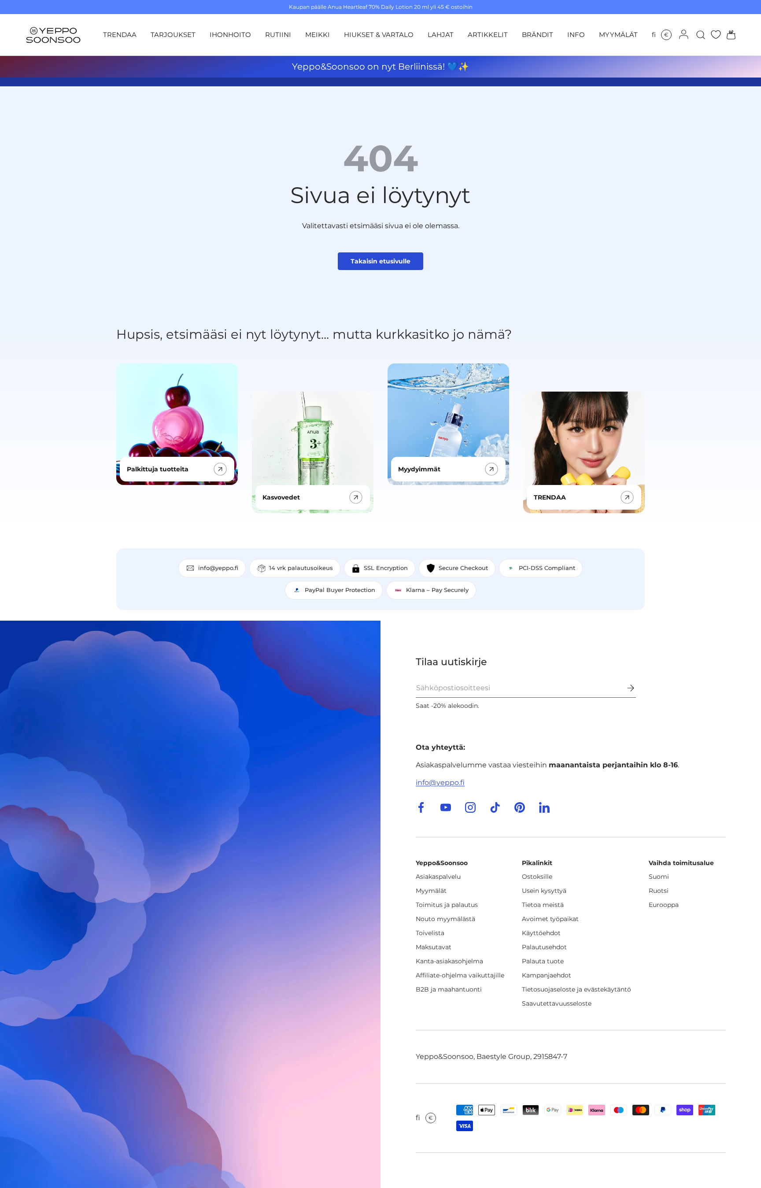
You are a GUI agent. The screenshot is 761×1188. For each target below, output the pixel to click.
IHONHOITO (230, 34)
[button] (728, 34)
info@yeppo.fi (440, 782)
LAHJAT (441, 34)
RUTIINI (278, 34)
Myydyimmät (419, 469)
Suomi (659, 877)
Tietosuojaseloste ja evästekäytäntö (576, 989)
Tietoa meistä (543, 905)
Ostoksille (537, 877)
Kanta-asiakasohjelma (449, 961)
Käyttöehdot (541, 933)
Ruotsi (659, 891)
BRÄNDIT (537, 34)
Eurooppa (664, 905)
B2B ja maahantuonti (449, 989)
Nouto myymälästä (445, 919)
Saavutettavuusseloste (556, 1003)
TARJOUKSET (173, 34)
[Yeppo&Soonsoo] (190, 904)
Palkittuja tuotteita (157, 469)
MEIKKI (317, 34)
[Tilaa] (624, 688)
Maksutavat (433, 947)
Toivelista (430, 933)
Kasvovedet (281, 497)
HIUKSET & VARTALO (379, 34)
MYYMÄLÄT (618, 34)
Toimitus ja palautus (447, 905)
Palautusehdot (544, 947)
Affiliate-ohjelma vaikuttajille (460, 975)
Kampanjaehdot (546, 975)
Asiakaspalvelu (438, 877)
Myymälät (431, 891)
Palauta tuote (543, 961)
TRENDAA (120, 34)
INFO (576, 34)
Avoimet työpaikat (550, 919)
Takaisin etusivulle (380, 261)
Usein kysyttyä (544, 891)
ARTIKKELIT (488, 34)
